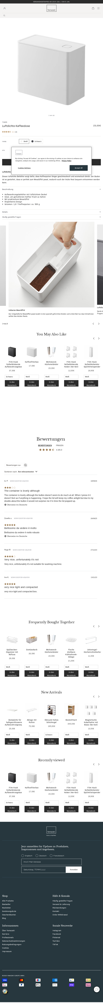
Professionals (7, 937)
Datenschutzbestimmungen (13, 941)
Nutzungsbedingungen (11, 944)
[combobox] (20, 472)
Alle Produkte (8, 901)
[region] (51, 161)
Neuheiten (6, 908)
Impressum (7, 951)
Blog (4, 918)
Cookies (5, 948)
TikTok (55, 944)
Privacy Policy (66, 161)
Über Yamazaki (8, 930)
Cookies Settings (24, 168)
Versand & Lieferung (61, 904)
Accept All (79, 168)
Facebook (57, 934)
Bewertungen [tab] (45, 445)
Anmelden (74, 870)
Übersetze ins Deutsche (17, 505)
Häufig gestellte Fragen (63, 901)
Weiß (26, 141)
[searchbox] (13, 465)
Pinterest (56, 937)
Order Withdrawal (60, 914)
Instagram (57, 930)
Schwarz (38, 141)
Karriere (5, 934)
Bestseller (6, 904)
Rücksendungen (59, 908)
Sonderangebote (9, 911)
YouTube (56, 941)
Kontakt (56, 911)
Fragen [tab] (59, 445)
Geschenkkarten (9, 914)
